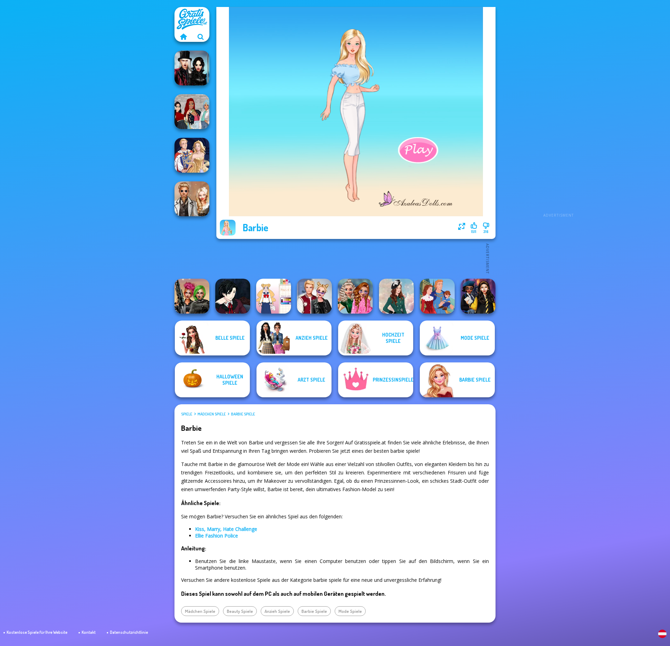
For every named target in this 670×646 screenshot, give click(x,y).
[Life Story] (437, 296)
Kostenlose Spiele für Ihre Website (37, 632)
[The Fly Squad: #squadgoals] (191, 111)
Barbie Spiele (243, 414)
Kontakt (89, 632)
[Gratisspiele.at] (183, 36)
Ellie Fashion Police (216, 535)
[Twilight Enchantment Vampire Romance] (191, 68)
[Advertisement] (558, 111)
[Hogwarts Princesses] (478, 296)
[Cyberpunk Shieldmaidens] (191, 296)
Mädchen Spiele (212, 414)
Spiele (186, 414)
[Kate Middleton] (396, 296)
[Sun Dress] (191, 155)
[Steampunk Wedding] (191, 198)
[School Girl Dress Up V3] (273, 296)
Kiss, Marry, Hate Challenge (226, 529)
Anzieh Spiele (277, 611)
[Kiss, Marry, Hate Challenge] (314, 296)
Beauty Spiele (240, 611)
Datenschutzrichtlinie (129, 632)
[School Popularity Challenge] (355, 296)
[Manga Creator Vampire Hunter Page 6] (232, 296)
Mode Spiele (350, 611)
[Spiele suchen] (200, 36)
